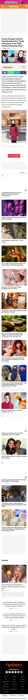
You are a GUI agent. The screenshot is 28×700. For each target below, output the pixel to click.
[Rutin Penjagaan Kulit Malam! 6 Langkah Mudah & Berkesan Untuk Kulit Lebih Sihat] (14, 574)
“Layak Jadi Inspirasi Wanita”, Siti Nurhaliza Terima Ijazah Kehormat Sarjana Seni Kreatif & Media (14, 616)
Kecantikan (10, 35)
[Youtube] (18, 672)
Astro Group (24, 698)
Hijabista (4, 35)
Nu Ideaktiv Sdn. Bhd (13, 698)
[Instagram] (10, 672)
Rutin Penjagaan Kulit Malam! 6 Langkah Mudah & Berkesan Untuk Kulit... (13, 587)
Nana (3, 590)
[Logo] (14, 6)
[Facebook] (7, 672)
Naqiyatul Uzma (7, 48)
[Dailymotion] (21, 672)
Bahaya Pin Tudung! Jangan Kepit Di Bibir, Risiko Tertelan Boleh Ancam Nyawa (14, 627)
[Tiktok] (15, 672)
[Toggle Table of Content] (22, 67)
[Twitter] (13, 672)
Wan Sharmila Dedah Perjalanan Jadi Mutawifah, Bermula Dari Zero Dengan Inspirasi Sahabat (14, 604)
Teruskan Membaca (14, 155)
